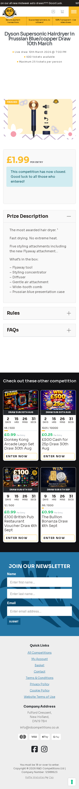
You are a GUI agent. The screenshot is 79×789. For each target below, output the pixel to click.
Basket (39, 665)
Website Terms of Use (39, 697)
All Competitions (40, 653)
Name (11, 573)
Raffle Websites (35, 777)
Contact (39, 671)
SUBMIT (13, 621)
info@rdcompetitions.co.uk (39, 727)
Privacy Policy (39, 684)
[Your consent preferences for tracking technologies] (72, 782)
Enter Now (16, 456)
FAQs (13, 330)
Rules (13, 313)
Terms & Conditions (39, 678)
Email (11, 602)
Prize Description (27, 216)
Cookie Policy (39, 690)
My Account (39, 659)
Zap (51, 777)
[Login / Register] (53, 12)
